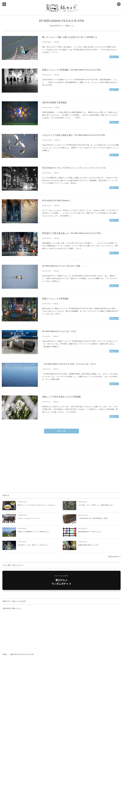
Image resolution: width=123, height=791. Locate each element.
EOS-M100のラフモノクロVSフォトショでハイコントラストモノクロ (74, 168)
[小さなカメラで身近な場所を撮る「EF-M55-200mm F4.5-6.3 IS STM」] (20, 146)
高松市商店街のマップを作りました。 (90, 532)
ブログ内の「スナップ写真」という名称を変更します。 (96, 505)
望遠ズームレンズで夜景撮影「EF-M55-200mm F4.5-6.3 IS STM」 (72, 70)
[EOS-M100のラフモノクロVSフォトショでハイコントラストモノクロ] (20, 179)
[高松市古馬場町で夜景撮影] (20, 113)
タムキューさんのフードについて (28, 518)
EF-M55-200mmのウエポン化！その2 (59, 331)
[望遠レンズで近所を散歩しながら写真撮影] (20, 407)
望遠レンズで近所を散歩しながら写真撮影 (61, 397)
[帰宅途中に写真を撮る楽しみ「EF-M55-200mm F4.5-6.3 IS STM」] (20, 244)
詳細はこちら (114, 57)
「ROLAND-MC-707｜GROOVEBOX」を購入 (93, 518)
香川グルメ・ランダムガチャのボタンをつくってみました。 (37, 505)
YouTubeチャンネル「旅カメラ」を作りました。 (34, 545)
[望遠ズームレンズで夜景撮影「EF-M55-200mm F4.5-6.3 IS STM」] (20, 81)
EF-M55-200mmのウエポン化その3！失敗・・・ (64, 266)
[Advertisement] (61, 464)
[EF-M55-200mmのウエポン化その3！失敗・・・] (20, 277)
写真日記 (56, 42)
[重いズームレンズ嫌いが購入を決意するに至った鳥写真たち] (20, 48)
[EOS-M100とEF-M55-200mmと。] (20, 211)
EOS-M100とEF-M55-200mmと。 (57, 200)
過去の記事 (61, 431)
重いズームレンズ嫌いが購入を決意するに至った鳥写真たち (69, 37)
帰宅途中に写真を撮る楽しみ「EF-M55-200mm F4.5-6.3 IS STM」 (72, 233)
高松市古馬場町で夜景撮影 (54, 102)
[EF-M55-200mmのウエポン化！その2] (20, 342)
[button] (119, 4)
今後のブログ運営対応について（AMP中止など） (34, 532)
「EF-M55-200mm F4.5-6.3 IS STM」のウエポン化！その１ (69, 364)
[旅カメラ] (61, 7)
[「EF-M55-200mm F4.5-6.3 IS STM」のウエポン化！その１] (20, 375)
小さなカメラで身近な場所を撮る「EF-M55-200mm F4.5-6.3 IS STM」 (74, 135)
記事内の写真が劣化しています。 (89, 545)
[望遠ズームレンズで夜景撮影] (20, 309)
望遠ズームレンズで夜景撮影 (55, 299)
